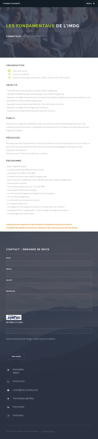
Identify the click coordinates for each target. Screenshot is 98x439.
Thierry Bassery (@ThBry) (23, 398)
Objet (9, 280)
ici (40, 338)
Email (9, 269)
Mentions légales (48, 431)
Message (10, 291)
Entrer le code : (15, 322)
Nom (8, 258)
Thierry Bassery (11, 3)
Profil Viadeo (18, 415)
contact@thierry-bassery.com (25, 390)
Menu (89, 3)
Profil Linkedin (18, 406)
